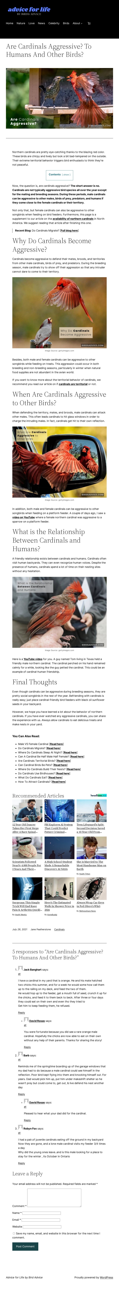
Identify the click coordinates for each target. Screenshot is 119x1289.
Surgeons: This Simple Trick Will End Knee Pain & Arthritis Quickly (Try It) (27, 906)
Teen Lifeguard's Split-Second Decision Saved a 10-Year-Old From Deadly (91, 828)
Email (16, 1219)
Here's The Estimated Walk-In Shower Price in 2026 (59, 906)
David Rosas (37, 1020)
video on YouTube (23, 517)
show (66, 174)
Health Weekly (21, 914)
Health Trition (84, 874)
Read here (56, 744)
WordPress (106, 1277)
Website (17, 1226)
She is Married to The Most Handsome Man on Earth (91, 865)
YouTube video (33, 659)
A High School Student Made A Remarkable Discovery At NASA (58, 865)
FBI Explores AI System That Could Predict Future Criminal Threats (59, 828)
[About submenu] (81, 23)
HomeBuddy (52, 914)
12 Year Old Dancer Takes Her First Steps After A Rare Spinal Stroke (25, 828)
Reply (21, 1012)
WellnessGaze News (87, 911)
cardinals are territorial (73, 384)
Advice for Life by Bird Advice (24, 1277)
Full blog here (69, 230)
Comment (19, 1206)
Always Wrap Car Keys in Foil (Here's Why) (90, 904)
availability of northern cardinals (73, 218)
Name (17, 1212)
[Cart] (89, 23)
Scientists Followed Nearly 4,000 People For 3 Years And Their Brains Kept (26, 865)
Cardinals (59, 929)
